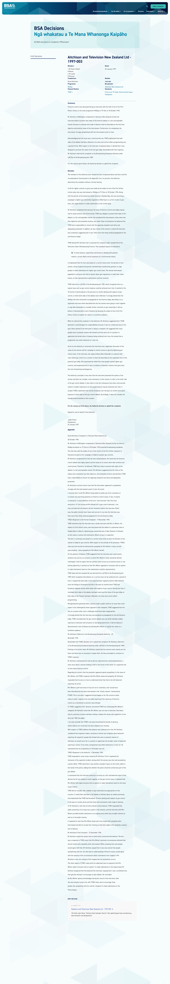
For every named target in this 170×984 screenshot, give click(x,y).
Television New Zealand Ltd (114, 87)
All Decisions (37, 56)
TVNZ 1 (70, 92)
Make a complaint (158, 6)
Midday (70, 87)
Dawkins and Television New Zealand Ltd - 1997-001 (91, 909)
